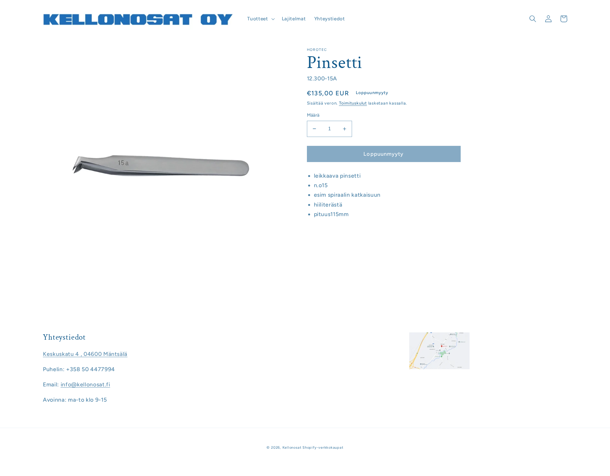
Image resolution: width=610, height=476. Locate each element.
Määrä (313, 115)
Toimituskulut (353, 102)
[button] (260, 18)
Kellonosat (292, 447)
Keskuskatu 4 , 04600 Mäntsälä (85, 353)
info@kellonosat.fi (85, 384)
